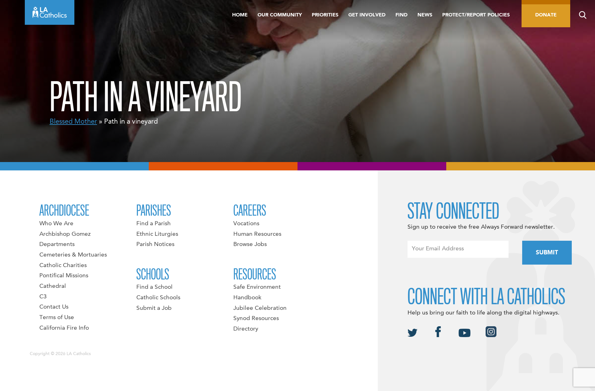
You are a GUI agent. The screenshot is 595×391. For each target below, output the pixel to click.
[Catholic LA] (49, 12)
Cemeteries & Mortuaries (73, 255)
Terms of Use (56, 317)
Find (401, 15)
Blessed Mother (73, 121)
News (424, 15)
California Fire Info (64, 328)
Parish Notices (155, 244)
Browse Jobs (250, 244)
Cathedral (52, 286)
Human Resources (257, 234)
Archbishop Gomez (64, 234)
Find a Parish (153, 224)
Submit (547, 253)
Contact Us (53, 307)
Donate (546, 15)
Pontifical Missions (63, 276)
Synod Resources (256, 318)
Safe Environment (257, 287)
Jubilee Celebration (260, 308)
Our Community (280, 15)
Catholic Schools (158, 298)
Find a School (154, 287)
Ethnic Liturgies (157, 234)
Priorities (325, 15)
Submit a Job (154, 308)
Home (240, 15)
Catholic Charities (63, 265)
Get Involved (367, 15)
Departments (57, 244)
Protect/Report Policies (476, 15)
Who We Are (56, 224)
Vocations (246, 224)
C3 (43, 297)
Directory (245, 329)
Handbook (247, 298)
